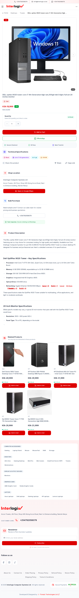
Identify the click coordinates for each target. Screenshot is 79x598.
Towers (22, 13)
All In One (7, 461)
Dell (7, 101)
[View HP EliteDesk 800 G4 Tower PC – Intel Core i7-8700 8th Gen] (65, 354)
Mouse (27, 450)
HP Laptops (45, 496)
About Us (7, 573)
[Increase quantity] (18, 123)
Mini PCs (30, 461)
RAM (44, 450)
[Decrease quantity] (7, 123)
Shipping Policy (30, 577)
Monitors (7, 475)
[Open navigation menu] (2, 6)
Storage (51, 450)
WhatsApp (41, 138)
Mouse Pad (36, 450)
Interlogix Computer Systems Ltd (19, 585)
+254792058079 (28, 520)
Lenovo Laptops (58, 496)
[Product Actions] (76, 6)
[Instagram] (9, 562)
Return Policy (69, 573)
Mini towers (40, 461)
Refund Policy (57, 573)
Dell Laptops (21, 496)
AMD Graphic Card (10, 486)
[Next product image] (73, 55)
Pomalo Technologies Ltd (49, 594)
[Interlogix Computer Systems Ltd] (15, 6)
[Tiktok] (15, 562)
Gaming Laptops (33, 496)
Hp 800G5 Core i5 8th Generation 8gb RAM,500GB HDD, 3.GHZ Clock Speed (38, 421)
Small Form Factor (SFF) (54, 461)
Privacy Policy (43, 573)
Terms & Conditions (47, 577)
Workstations (9, 465)
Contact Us (18, 573)
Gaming (7, 450)
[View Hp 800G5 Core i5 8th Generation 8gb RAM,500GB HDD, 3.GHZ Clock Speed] (39, 402)
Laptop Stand (17, 450)
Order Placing (30, 573)
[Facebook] (3, 562)
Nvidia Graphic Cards (26, 486)
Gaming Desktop (19, 461)
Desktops (14, 13)
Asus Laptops (9, 496)
